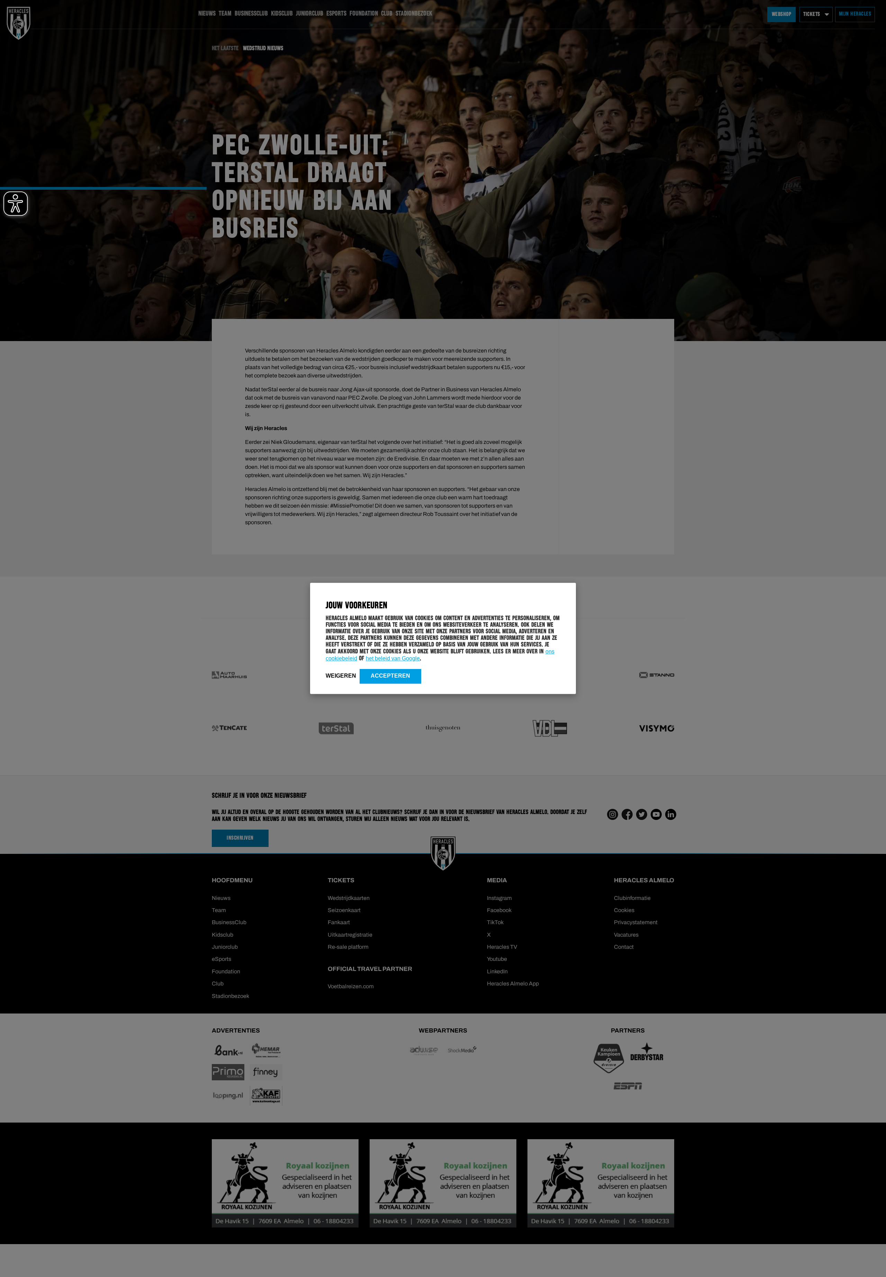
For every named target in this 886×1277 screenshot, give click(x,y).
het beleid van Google (393, 658)
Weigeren (341, 676)
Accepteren (390, 676)
